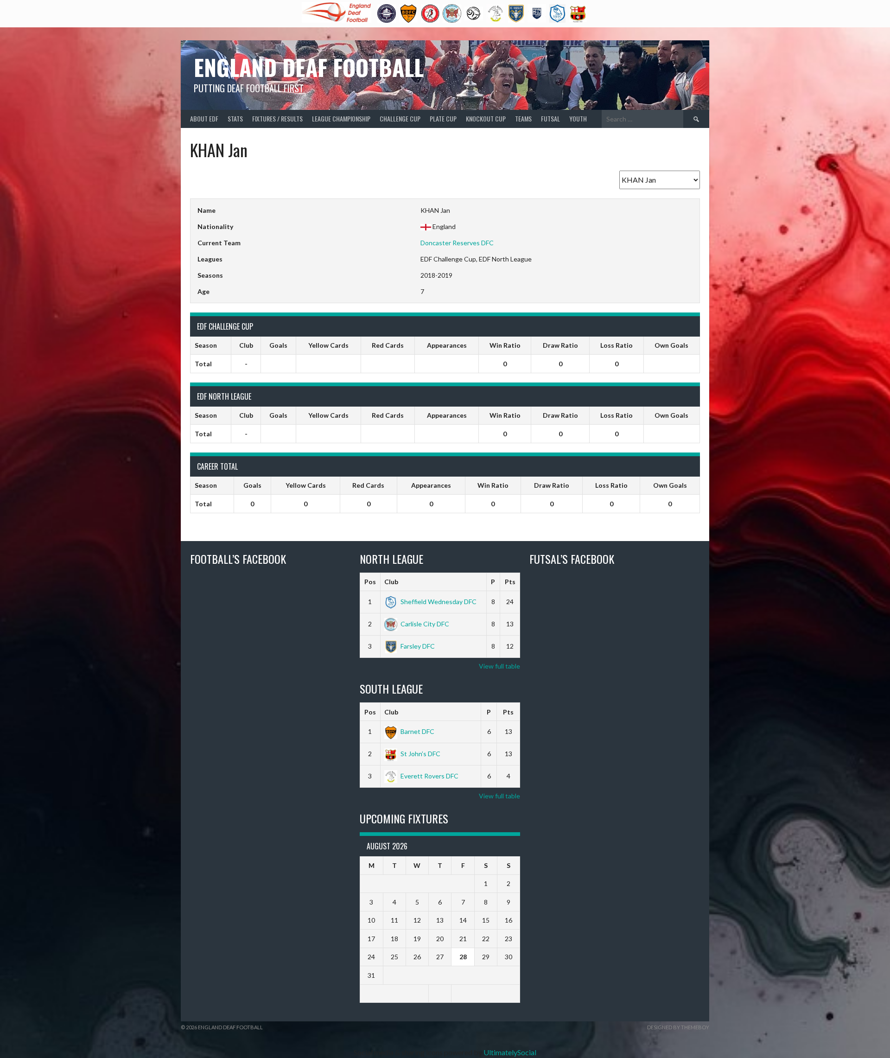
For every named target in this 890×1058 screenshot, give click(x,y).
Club (391, 582)
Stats (235, 118)
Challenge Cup (400, 118)
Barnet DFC (417, 731)
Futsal (550, 118)
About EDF (204, 118)
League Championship (341, 118)
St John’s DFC (420, 754)
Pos (370, 582)
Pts (510, 582)
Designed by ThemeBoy (678, 1027)
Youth (578, 118)
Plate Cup (443, 118)
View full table (499, 666)
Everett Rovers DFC (429, 776)
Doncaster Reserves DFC (457, 243)
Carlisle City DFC (424, 624)
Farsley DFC (417, 646)
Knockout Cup (486, 118)
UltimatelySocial (509, 1052)
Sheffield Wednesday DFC (438, 601)
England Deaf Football (309, 67)
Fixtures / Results (277, 118)
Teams (523, 118)
